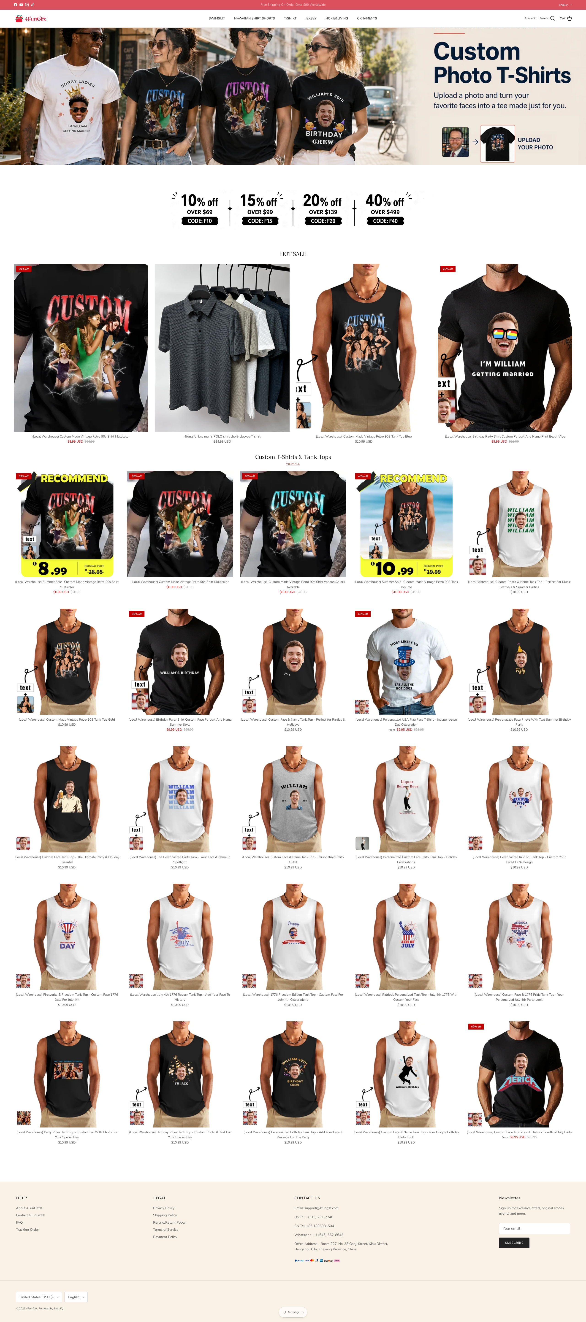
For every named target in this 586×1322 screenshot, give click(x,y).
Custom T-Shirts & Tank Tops (293, 457)
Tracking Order (27, 1229)
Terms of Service (165, 1229)
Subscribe (514, 1243)
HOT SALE (293, 254)
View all (293, 464)
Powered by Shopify (50, 1308)
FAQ (19, 1222)
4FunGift (31, 1308)
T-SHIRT (290, 18)
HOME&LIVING (337, 18)
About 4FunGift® (29, 1208)
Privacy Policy (163, 1208)
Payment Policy (165, 1237)
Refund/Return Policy (169, 1222)
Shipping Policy (165, 1215)
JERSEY (311, 18)
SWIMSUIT (217, 18)
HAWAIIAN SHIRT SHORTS (254, 18)
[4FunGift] (31, 18)
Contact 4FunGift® (30, 1215)
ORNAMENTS (367, 18)
